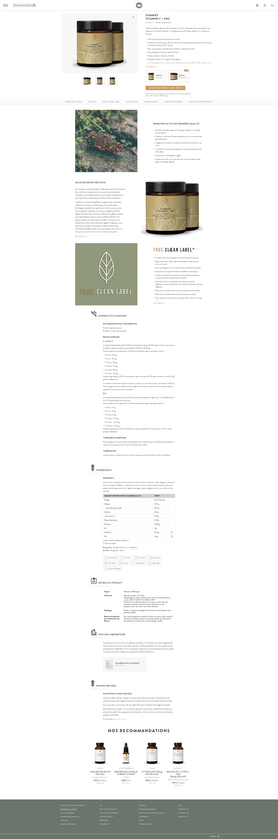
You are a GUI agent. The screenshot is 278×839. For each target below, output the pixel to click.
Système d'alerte (145, 824)
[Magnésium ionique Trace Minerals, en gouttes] (126, 753)
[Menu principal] (5, 5)
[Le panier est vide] (272, 5)
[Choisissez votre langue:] (257, 5)
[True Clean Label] (173, 250)
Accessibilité (104, 824)
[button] (87, 80)
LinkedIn (181, 816)
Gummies (149, 23)
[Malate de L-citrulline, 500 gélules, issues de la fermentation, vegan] (178, 753)
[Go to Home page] (139, 5)
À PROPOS (142, 805)
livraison (64, 820)
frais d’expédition (186, 94)
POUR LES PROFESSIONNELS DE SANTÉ (152, 813)
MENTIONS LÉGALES (106, 816)
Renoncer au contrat (68, 809)
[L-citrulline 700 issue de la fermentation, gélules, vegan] (152, 753)
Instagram (182, 813)
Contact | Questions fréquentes (72, 805)
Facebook (182, 809)
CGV (101, 805)
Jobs (180, 805)
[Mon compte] (264, 5)
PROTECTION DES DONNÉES (109, 813)
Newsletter (104, 820)
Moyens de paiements (68, 824)
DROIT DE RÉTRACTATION (108, 809)
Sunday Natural (120, 719)
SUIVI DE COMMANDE (67, 813)
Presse (141, 820)
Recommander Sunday (147, 809)
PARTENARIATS (144, 816)
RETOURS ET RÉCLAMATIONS (69, 816)
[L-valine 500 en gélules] (100, 753)
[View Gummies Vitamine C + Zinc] (87, 81)
